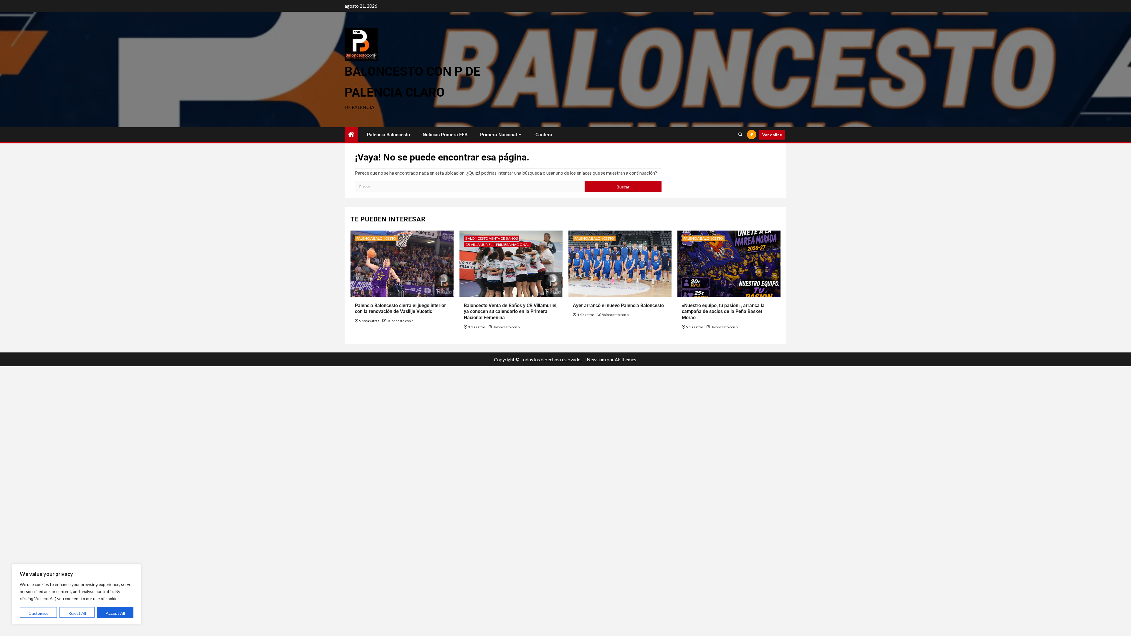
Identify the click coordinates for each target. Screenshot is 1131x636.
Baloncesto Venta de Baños (491, 238)
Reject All (77, 613)
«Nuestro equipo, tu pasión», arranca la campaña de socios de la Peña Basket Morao (723, 312)
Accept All (115, 613)
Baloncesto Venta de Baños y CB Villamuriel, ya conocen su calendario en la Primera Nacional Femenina (511, 312)
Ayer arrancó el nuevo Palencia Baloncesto (618, 305)
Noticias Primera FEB (445, 135)
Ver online (772, 134)
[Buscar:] (470, 186)
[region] (76, 594)
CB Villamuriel (478, 244)
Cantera (543, 135)
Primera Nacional (498, 135)
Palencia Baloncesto (388, 135)
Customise (39, 613)
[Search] (740, 134)
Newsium (596, 359)
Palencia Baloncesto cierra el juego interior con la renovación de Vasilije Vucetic (400, 308)
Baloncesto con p (399, 321)
